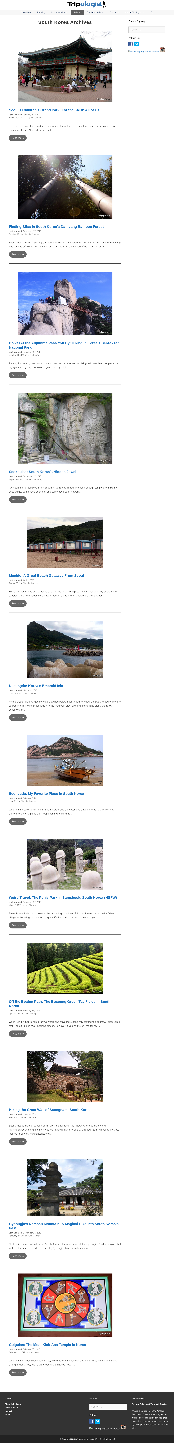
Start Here (26, 12)
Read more (18, 137)
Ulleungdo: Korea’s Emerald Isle (36, 686)
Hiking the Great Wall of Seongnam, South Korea (50, 1110)
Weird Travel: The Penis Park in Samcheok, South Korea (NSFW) (63, 897)
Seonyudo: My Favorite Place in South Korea (46, 794)
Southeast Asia (94, 12)
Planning (41, 12)
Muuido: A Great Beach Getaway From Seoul (46, 576)
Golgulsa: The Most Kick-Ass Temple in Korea (47, 1345)
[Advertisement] (146, 71)
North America (58, 12)
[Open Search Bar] (151, 12)
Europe (113, 12)
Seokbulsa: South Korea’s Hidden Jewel (42, 472)
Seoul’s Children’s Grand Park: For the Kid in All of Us (54, 110)
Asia (76, 12)
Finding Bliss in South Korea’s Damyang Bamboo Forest (56, 227)
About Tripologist (133, 12)
